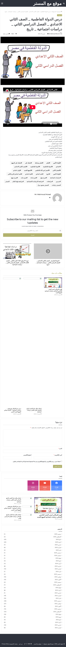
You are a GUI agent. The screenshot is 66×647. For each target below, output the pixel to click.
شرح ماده (24, 178)
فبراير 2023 (58, 595)
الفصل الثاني (56, 170)
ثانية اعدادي (28, 174)
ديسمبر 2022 (57, 601)
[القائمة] (2, 4)
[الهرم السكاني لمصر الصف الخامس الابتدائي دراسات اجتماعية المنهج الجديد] (53, 283)
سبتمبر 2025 (57, 534)
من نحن (21, 644)
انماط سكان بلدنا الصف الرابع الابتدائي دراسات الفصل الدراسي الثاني (12, 516)
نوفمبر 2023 (57, 577)
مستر (7, 181)
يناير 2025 (58, 550)
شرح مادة (33, 178)
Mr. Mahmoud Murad (54, 33)
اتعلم (47, 163)
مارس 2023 (58, 593)
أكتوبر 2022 (58, 606)
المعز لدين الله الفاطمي (42, 170)
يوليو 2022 (58, 614)
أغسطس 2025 (57, 536)
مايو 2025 (58, 539)
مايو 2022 (58, 619)
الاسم (60, 448)
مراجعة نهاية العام (18, 181)
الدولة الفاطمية (47, 166)
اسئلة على (28, 163)
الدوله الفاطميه (34, 166)
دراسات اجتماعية (55, 178)
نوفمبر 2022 (58, 603)
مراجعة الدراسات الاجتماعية (35, 181)
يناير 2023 (58, 598)
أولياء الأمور (56, 163)
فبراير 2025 (58, 547)
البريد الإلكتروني (58, 455)
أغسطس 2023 (57, 585)
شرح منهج (14, 178)
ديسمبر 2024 (57, 552)
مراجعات (49, 181)
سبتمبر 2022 (57, 609)
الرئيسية (59, 11)
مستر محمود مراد (43, 185)
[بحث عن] (64, 4)
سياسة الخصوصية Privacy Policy (10, 644)
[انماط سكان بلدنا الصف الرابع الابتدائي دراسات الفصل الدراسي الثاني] (27, 517)
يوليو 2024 (58, 558)
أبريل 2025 (58, 542)
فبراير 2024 (58, 569)
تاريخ (47, 174)
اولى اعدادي (16, 170)
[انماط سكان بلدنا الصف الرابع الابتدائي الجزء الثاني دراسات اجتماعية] (33, 342)
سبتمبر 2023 (57, 582)
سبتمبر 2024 (57, 555)
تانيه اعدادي (39, 174)
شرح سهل (43, 178)
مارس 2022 (58, 625)
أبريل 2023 (58, 590)
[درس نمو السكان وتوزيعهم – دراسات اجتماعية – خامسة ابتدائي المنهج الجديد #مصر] (12, 342)
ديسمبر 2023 (57, 574)
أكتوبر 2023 (58, 579)
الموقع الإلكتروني (27, 455)
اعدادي (58, 166)
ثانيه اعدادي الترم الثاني (14, 174)
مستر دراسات (56, 185)
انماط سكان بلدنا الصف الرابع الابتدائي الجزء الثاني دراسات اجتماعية (34, 410)
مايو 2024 (58, 561)
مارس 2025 (58, 544)
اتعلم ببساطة (38, 163)
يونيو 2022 (58, 617)
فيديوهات (53, 11)
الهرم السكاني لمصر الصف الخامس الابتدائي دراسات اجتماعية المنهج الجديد (53, 291)
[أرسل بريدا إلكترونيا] (47, 33)
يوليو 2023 (58, 587)
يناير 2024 (58, 571)
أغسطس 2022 (57, 611)
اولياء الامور (56, 174)
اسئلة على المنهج (16, 163)
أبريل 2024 (58, 563)
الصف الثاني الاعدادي (20, 166)
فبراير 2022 (58, 627)
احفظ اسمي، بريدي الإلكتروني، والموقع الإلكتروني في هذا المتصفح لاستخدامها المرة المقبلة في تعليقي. (37, 461)
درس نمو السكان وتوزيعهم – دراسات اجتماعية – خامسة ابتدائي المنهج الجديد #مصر (12, 410)
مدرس (58, 181)
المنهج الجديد (27, 170)
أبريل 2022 (58, 622)
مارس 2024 (58, 566)
